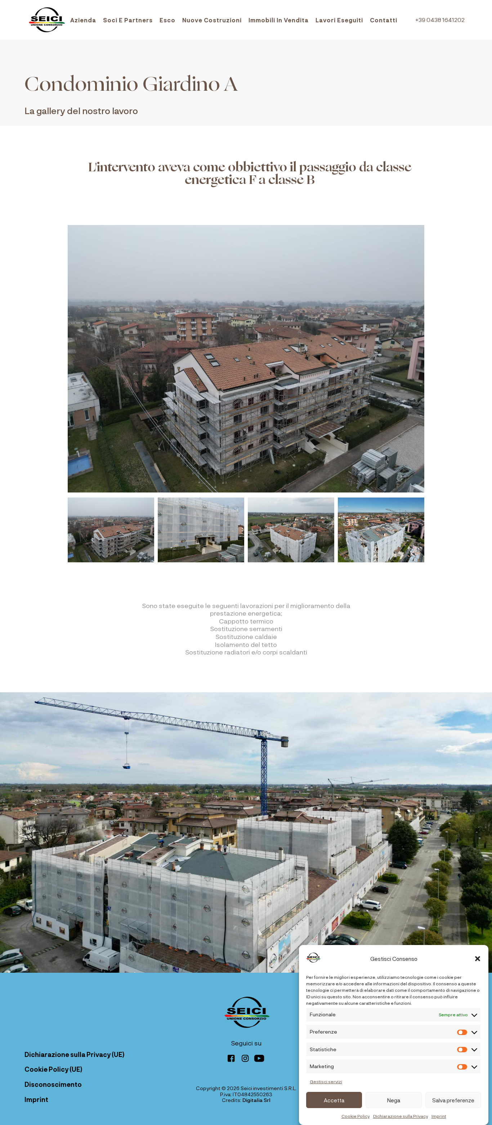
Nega (393, 1100)
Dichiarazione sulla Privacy (400, 1116)
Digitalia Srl (256, 1100)
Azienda (83, 20)
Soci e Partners (128, 20)
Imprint (438, 1116)
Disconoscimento (53, 1084)
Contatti (383, 20)
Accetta (334, 1100)
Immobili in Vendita (279, 20)
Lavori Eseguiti (339, 20)
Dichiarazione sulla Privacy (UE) (74, 1054)
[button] (477, 958)
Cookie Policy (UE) (53, 1069)
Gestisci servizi (326, 1081)
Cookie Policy (355, 1116)
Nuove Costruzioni (212, 20)
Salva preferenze (453, 1100)
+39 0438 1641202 (440, 20)
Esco (167, 20)
